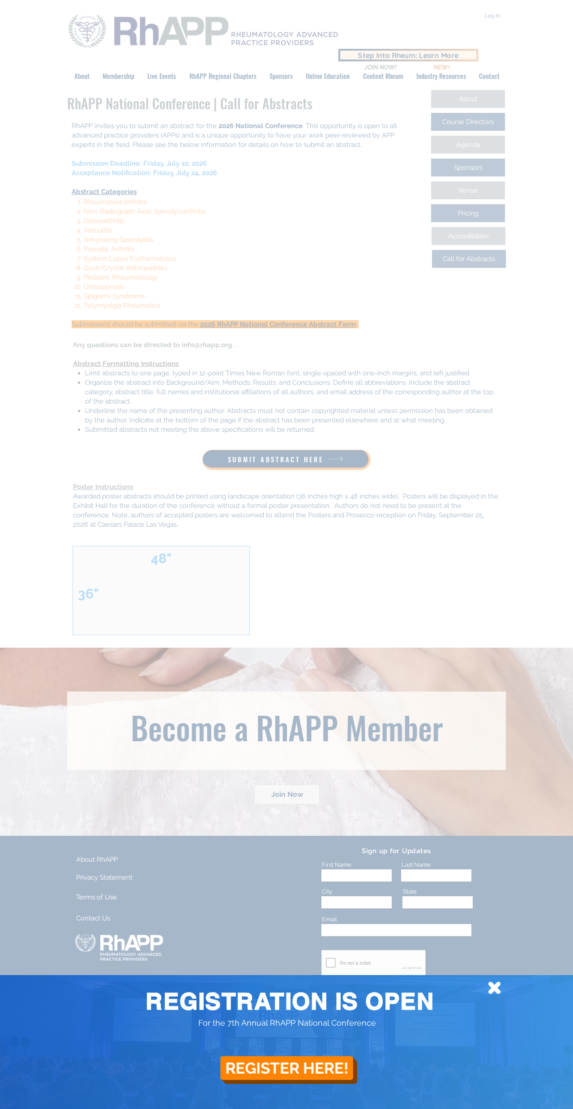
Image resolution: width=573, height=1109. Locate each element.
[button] (494, 987)
